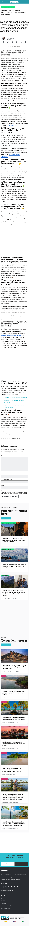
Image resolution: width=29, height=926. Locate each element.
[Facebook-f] (2, 887)
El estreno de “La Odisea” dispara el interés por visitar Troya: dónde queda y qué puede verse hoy (14, 540)
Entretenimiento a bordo (8, 7)
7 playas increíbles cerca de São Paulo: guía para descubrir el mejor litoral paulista (13, 693)
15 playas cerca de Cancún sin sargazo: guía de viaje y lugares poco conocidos (13, 718)
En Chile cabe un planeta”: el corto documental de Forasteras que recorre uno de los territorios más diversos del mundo (13, 593)
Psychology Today (13, 125)
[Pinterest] (14, 887)
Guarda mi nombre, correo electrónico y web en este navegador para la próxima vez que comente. (14, 493)
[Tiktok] (17, 887)
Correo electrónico (6, 479)
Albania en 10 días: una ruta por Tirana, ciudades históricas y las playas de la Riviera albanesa (14, 667)
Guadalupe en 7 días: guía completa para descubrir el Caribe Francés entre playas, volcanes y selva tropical (13, 823)
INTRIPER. (12, 890)
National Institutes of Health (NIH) (11, 335)
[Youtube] (11, 887)
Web (2, 485)
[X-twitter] (8, 887)
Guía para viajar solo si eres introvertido (15, 397)
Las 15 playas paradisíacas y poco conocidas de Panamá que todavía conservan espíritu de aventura (12, 770)
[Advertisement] (14, 240)
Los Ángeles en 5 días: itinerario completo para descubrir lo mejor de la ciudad (13, 743)
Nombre (3, 473)
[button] (2, 1)
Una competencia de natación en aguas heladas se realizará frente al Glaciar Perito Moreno (14, 566)
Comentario (4, 455)
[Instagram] (5, 887)
